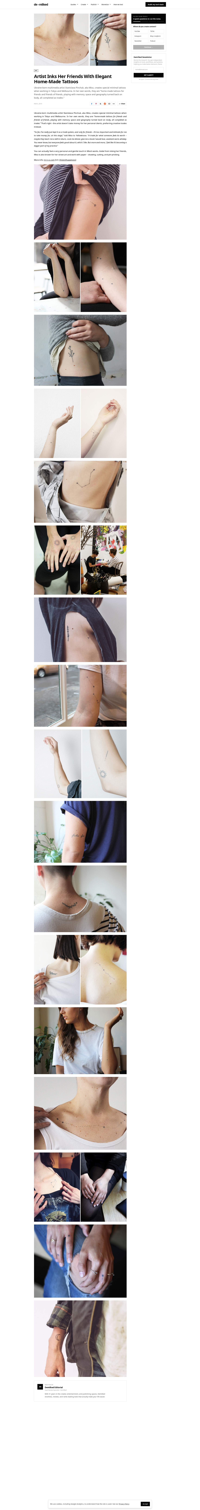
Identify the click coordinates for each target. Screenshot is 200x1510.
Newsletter (138, 41)
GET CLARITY (148, 75)
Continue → (148, 47)
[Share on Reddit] (105, 104)
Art (36, 70)
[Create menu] (87, 4)
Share (123, 104)
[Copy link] (114, 104)
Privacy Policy (124, 1504)
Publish (94, 4)
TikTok (152, 31)
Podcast (152, 41)
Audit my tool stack (156, 4)
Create (83, 4)
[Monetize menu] (110, 4)
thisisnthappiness (67, 160)
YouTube (137, 31)
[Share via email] (109, 104)
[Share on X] (100, 104)
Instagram (137, 36)
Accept (145, 1504)
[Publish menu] (98, 4)
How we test (118, 4)
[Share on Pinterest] (96, 104)
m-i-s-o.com (49, 160)
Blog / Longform (155, 36)
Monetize (105, 4)
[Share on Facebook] (92, 104)
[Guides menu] (77, 4)
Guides (73, 4)
